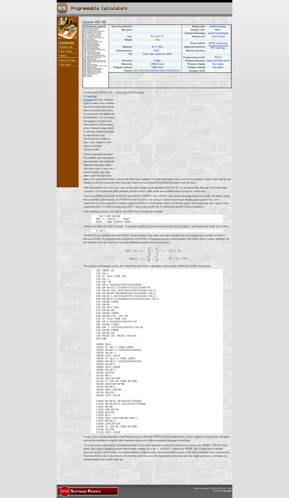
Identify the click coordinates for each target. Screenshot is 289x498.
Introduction (67, 42)
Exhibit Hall (66, 47)
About (63, 55)
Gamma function (160, 238)
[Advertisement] (68, 121)
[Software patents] (88, 496)
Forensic (193, 71)
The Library (66, 51)
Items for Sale (67, 60)
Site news (65, 64)
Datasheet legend (94, 26)
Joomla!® (227, 491)
